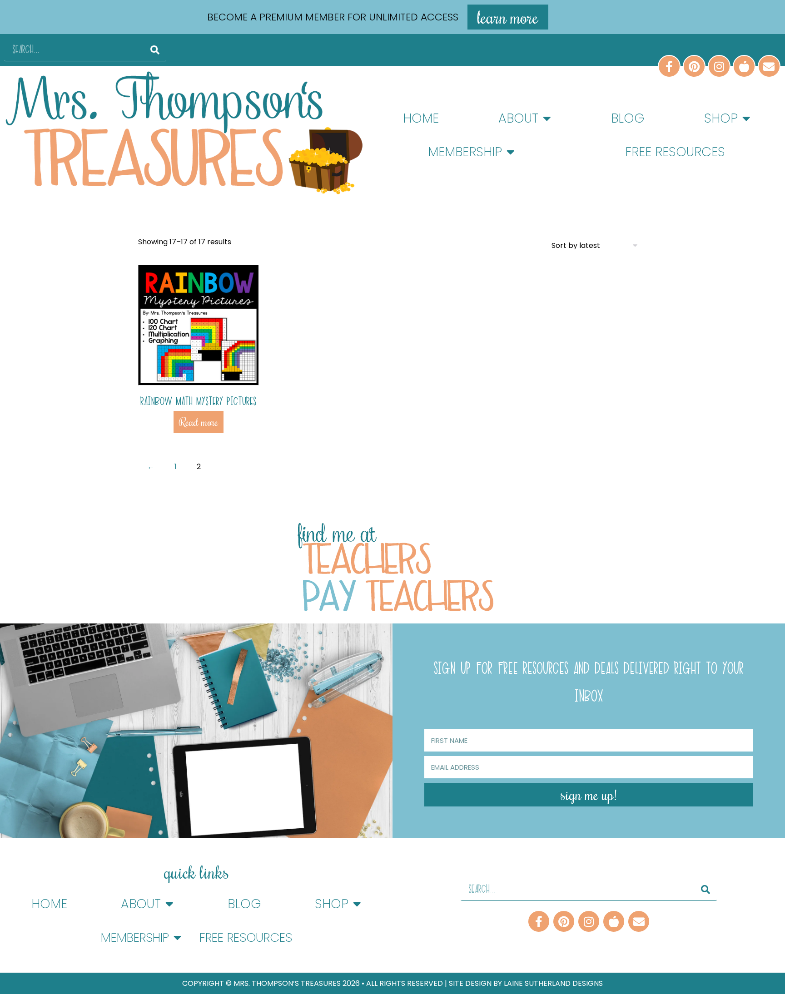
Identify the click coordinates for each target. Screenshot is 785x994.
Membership (465, 152)
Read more (198, 422)
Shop (721, 118)
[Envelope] (638, 921)
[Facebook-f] (538, 921)
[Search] (155, 50)
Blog (628, 118)
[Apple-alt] (613, 921)
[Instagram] (588, 921)
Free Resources (675, 152)
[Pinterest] (563, 921)
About (518, 118)
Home (421, 118)
